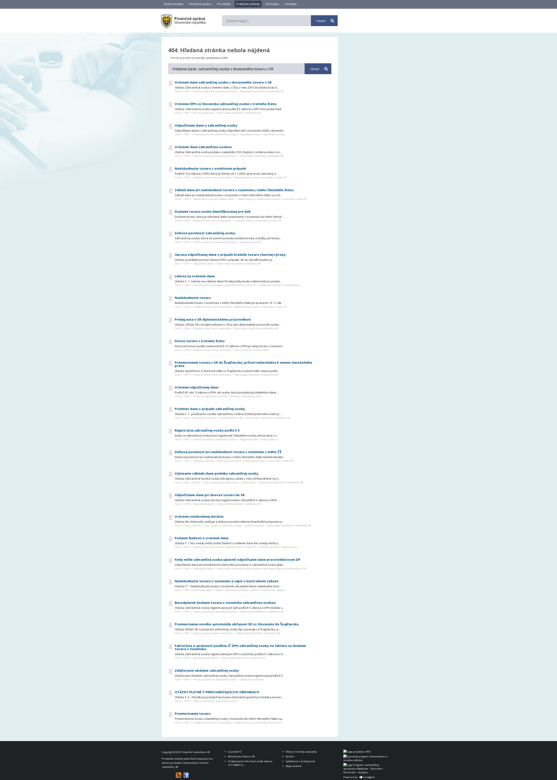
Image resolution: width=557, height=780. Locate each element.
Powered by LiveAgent (359, 777)
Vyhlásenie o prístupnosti (300, 761)
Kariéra (290, 756)
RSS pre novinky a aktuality (301, 751)
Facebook (186, 775)
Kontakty (291, 4)
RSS (178, 775)
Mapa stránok (293, 766)
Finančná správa (200, 4)
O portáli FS (235, 751)
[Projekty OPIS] (357, 751)
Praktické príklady (248, 4)
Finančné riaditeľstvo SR (196, 752)
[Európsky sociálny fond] (366, 760)
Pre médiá (223, 4)
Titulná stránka (173, 4)
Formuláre (272, 4)
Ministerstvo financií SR (241, 756)
